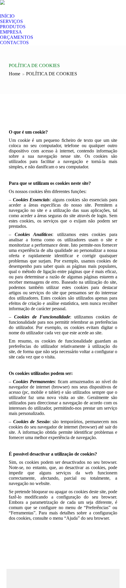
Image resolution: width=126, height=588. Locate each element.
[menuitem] (7, 16)
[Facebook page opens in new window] (26, 9)
